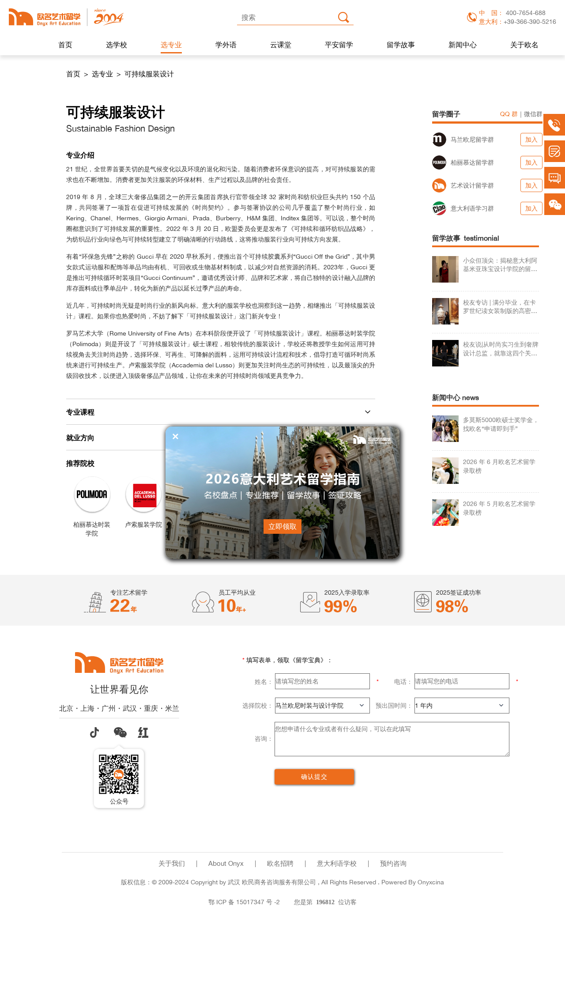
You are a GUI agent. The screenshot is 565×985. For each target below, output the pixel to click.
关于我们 (171, 863)
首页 (65, 44)
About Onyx (226, 863)
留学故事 (401, 44)
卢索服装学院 (143, 524)
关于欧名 (524, 44)
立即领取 (282, 526)
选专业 (171, 44)
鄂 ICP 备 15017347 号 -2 (244, 902)
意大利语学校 (337, 863)
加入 (531, 139)
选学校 (116, 44)
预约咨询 (393, 863)
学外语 (226, 44)
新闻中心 (462, 44)
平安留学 (339, 44)
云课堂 (280, 44)
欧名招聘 (280, 863)
